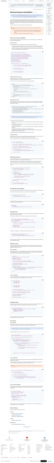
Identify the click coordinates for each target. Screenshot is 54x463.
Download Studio (38, 450)
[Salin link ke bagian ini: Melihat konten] (16, 422)
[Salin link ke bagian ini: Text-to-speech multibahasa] (21, 384)
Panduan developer (38, 448)
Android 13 (28, 451)
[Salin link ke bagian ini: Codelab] (14, 418)
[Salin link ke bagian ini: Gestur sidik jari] (17, 322)
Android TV (20, 451)
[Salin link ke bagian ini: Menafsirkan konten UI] (21, 157)
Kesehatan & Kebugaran (13, 448)
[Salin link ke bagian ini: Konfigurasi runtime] (18, 134)
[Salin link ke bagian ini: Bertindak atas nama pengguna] (25, 188)
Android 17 (28, 446)
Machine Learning (12, 447)
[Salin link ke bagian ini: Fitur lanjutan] (17, 320)
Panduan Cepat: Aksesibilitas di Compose (17, 416)
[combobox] (33, 1)
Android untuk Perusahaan (4, 448)
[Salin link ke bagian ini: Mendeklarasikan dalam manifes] (22, 76)
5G (10, 452)
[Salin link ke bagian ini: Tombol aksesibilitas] (18, 357)
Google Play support (47, 448)
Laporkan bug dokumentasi (48, 447)
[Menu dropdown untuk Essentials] (12, 1)
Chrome (14, 457)
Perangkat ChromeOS (21, 448)
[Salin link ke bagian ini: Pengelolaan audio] (19, 302)
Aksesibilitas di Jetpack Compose (16, 420)
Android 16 (28, 447)
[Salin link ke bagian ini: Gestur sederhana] (17, 249)
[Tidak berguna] (43, 9)
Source (2, 450)
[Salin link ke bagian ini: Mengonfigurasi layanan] (19, 99)
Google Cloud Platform (24, 457)
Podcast (2, 454)
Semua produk (30, 457)
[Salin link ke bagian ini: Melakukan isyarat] (19, 243)
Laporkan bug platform (48, 446)
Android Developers (12, 9)
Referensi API (38, 449)
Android (11, 457)
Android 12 (28, 452)
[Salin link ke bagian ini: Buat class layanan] (17, 42)
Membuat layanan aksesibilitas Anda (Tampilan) (18, 424)
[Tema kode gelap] (42, 51)
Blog (1, 453)
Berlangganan (43, 461)
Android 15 (28, 448)
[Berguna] (42, 9)
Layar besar (20, 446)
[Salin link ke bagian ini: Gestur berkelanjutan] (18, 275)
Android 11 (28, 453)
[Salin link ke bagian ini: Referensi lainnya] (18, 408)
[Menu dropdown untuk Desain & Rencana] (20, 1)
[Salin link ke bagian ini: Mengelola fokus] (18, 211)
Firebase (18, 457)
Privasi (10, 451)
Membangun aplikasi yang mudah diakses (17, 413)
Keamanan (2, 449)
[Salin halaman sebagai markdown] (35, 12)
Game (10, 446)
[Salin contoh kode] (43, 51)
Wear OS (20, 447)
